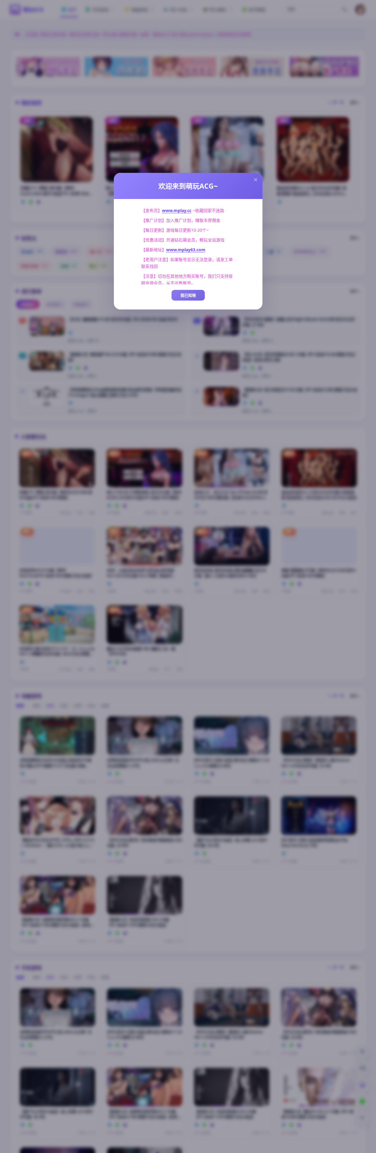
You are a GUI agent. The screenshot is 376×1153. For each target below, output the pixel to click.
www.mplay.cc (176, 210)
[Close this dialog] (255, 179)
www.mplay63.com (185, 249)
